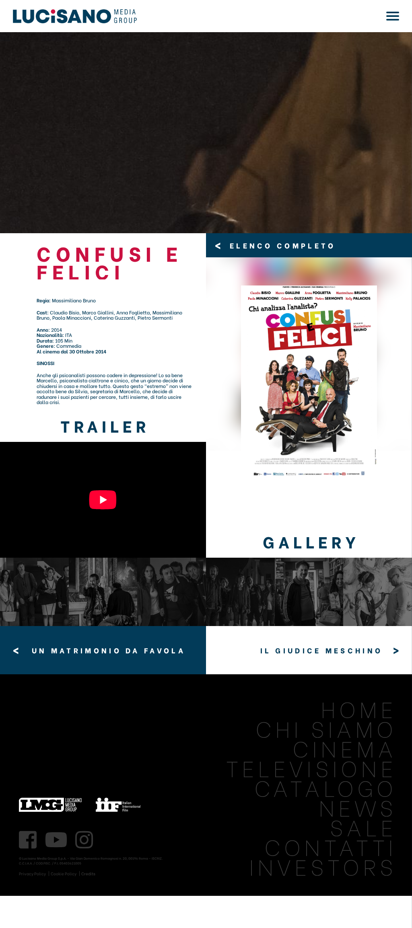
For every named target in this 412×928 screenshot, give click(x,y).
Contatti (330, 845)
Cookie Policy (63, 874)
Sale (363, 826)
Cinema (345, 747)
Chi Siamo (326, 727)
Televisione (311, 767)
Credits (88, 874)
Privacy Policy (32, 874)
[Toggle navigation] (392, 16)
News (358, 806)
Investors (323, 865)
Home (359, 708)
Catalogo (325, 786)
